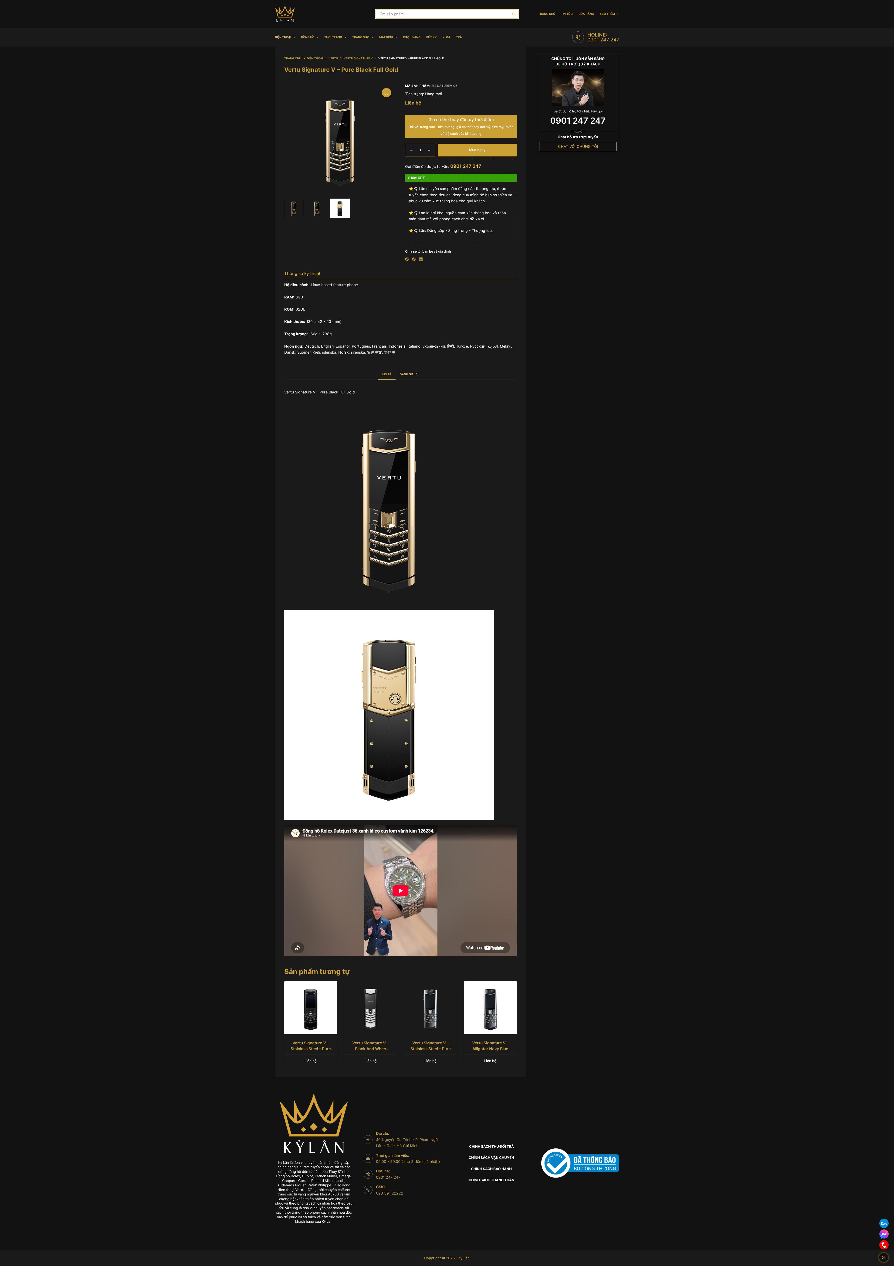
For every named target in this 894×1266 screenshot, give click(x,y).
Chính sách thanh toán (491, 1180)
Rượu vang (411, 37)
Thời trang (333, 37)
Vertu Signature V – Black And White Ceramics (370, 1049)
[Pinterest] (414, 259)
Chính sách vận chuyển (491, 1157)
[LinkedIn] (421, 259)
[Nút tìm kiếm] (514, 14)
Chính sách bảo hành (491, 1169)
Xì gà (446, 37)
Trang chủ (546, 14)
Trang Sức (360, 37)
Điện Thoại (283, 37)
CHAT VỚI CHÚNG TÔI (578, 146)
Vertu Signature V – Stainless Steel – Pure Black (311, 1049)
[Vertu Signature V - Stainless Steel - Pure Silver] (430, 1007)
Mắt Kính (386, 37)
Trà (459, 37)
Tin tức (567, 14)
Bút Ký (431, 37)
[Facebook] (407, 259)
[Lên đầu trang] (883, 1257)
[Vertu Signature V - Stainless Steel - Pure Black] (310, 1007)
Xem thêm (607, 14)
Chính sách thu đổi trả (491, 1146)
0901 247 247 (603, 40)
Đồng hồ (307, 37)
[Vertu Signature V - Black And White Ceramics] (370, 1007)
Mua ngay (477, 150)
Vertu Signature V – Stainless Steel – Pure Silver (430, 1049)
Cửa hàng (586, 14)
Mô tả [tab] (386, 374)
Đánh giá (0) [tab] (409, 374)
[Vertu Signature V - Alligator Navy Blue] (490, 1007)
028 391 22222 (389, 1193)
